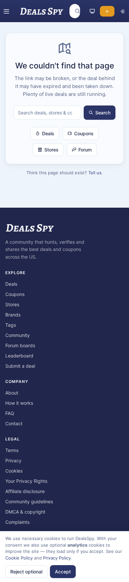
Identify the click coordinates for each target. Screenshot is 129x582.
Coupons (84, 133)
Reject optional (26, 571)
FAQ (9, 413)
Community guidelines (29, 501)
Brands (13, 314)
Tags (10, 325)
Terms (12, 450)
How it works (19, 403)
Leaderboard (19, 355)
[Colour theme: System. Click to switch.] (92, 11)
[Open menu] (6, 11)
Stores (51, 149)
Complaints (17, 522)
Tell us (95, 172)
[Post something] (107, 11)
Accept (63, 571)
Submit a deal (20, 366)
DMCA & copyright (25, 512)
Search (102, 112)
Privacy (13, 460)
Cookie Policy (19, 558)
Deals (48, 133)
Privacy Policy (57, 558)
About (11, 392)
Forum (85, 149)
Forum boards (20, 345)
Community (17, 335)
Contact (13, 423)
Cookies (13, 471)
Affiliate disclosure (25, 491)
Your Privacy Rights (26, 481)
